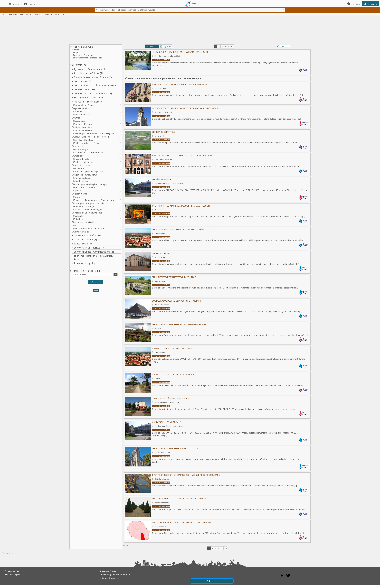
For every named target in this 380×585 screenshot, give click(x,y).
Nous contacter (12, 571)
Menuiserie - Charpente (84, 187)
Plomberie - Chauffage (84, 206)
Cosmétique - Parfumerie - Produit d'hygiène (94, 133)
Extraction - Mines (82, 165)
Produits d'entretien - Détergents (89, 209)
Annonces (7, 553)
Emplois (76, 52)
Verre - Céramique (82, 231)
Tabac (76, 225)
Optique (77, 190)
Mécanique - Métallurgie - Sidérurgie (90, 184)
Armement (79, 111)
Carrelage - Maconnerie (84, 124)
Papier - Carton (80, 193)
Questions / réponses (110, 571)
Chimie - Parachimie (83, 127)
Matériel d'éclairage (82, 178)
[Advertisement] (190, 29)
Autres (77, 117)
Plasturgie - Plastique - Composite (89, 203)
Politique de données (109, 578)
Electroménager (81, 149)
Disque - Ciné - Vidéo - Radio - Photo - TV (92, 136)
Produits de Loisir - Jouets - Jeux (88, 212)
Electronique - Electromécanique (88, 152)
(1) (120, 105)
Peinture (78, 197)
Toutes (76, 49)
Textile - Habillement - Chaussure (89, 228)
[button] (96, 283)
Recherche (78, 216)
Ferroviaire (79, 168)
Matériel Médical (81, 181)
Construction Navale (83, 130)
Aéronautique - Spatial (84, 105)
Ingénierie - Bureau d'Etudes (86, 174)
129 (212, 581)
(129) (119, 222)
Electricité (78, 146)
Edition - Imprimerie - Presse (87, 143)
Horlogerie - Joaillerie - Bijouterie (88, 171)
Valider (96, 290)
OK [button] (115, 274)
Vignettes (165, 46)
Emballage (78, 155)
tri (277, 46)
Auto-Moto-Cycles (82, 114)
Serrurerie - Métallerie (84, 222)
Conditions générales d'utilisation (115, 574)
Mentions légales (12, 574)
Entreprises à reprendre (84, 55)
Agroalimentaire (81, 108)
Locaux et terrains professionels (87, 57)
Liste (149, 46)
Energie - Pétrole (81, 159)
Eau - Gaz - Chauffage (83, 140)
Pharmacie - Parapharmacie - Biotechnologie (94, 200)
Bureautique (79, 121)
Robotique (78, 219)
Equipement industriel (84, 162)
